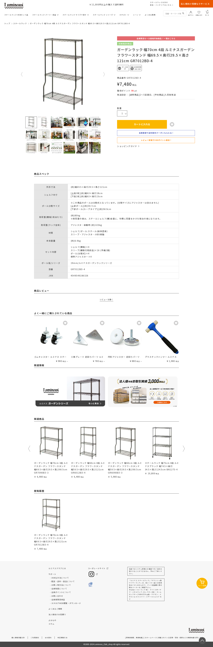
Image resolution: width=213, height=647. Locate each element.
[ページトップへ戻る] (202, 640)
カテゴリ (123, 15)
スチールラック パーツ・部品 (44, 15)
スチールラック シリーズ (103, 15)
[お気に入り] (199, 12)
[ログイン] (190, 12)
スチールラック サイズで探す (75, 15)
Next (104, 74)
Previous (22, 74)
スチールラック (20, 23)
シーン (135, 15)
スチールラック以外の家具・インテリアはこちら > (161, 3)
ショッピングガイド (127, 146)
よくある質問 (150, 15)
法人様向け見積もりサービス (195, 3)
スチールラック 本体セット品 (16, 15)
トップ (7, 23)
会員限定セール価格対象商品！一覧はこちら (156, 38)
